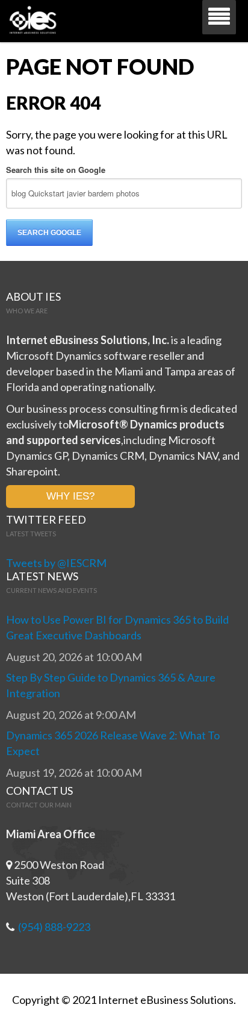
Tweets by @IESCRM (56, 562)
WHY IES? (70, 496)
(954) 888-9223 (54, 926)
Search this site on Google (55, 169)
